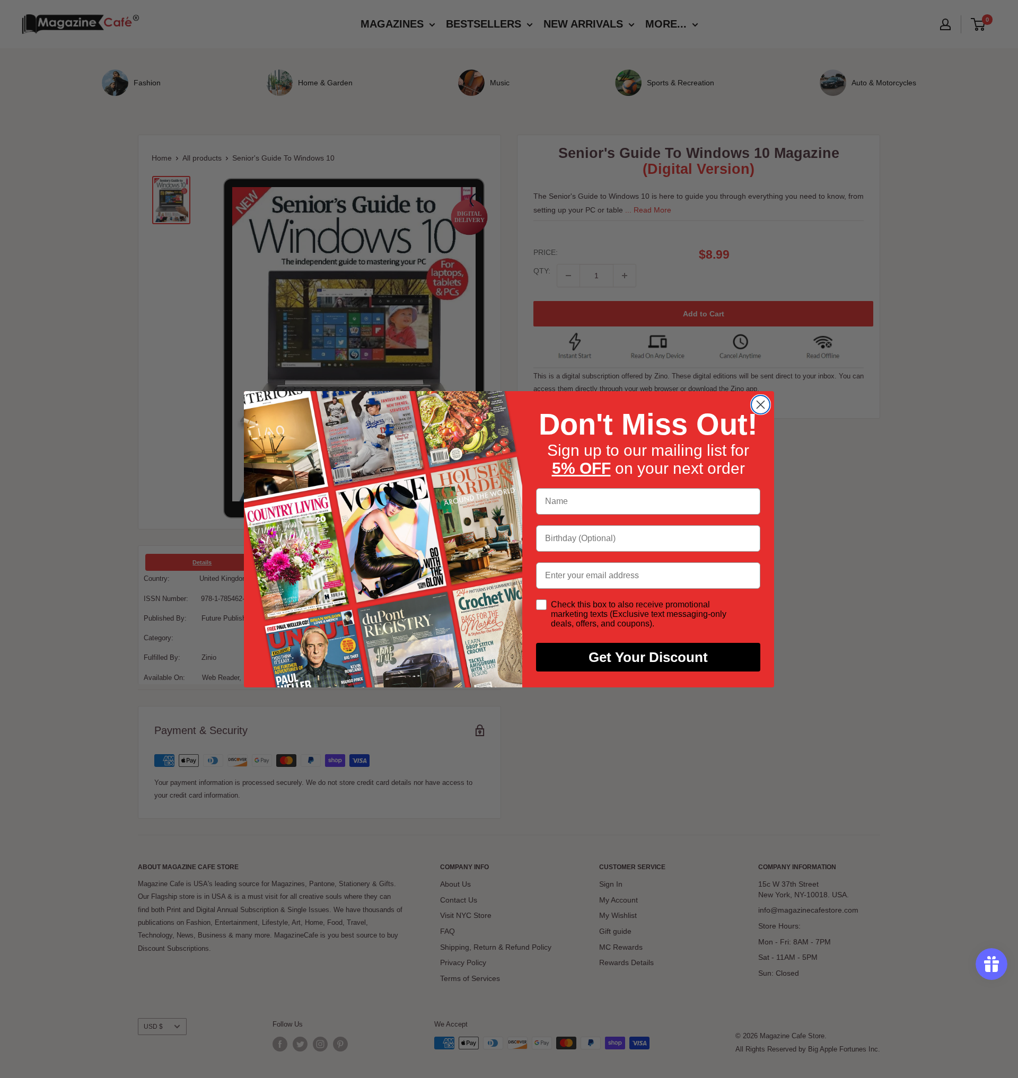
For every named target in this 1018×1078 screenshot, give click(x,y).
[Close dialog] (760, 404)
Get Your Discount (648, 657)
